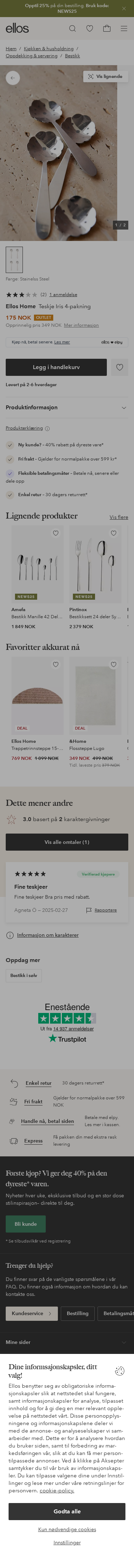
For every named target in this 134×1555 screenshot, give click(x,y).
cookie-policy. (57, 1490)
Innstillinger (67, 1542)
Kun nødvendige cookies (67, 1529)
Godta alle (67, 1511)
